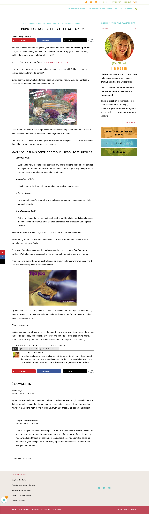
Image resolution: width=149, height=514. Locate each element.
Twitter (25, 349)
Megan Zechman (32, 353)
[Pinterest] (91, 2)
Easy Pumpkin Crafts (19, 480)
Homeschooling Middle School (101, 9)
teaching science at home (57, 62)
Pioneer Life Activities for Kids (21, 495)
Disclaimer (35, 510)
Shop (107, 2)
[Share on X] (2, 261)
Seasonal (118, 9)
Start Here (128, 9)
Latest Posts (45, 349)
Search (130, 123)
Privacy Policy (23, 510)
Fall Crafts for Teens (18, 500)
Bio (16, 349)
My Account (116, 2)
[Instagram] (96, 2)
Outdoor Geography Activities (21, 490)
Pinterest (55, 349)
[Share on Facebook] (2, 257)
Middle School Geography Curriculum (24, 485)
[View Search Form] (136, 9)
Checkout (127, 2)
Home (102, 2)
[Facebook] (86, 2)
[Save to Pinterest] (2, 252)
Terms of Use (45, 510)
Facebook (34, 349)
